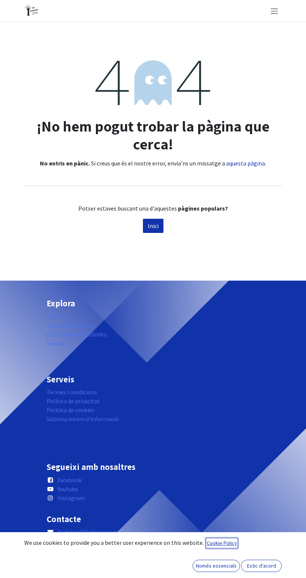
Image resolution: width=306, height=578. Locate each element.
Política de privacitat (73, 401)
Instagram (71, 498)
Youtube (67, 489)
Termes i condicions (72, 392)
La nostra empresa (70, 325)
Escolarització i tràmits (77, 334)
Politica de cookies (70, 410)
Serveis (56, 343)
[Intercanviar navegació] (274, 11)
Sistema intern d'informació (83, 419)
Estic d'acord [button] (261, 565)
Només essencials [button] (216, 565)
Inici (153, 226)
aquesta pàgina (245, 163)
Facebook (69, 480)
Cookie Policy (222, 543)
